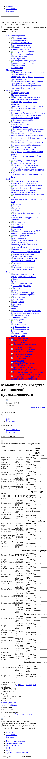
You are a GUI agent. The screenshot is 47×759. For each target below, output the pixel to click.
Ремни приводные (19, 238)
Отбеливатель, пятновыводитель (25, 117)
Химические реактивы (20, 45)
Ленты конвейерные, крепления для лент (26, 200)
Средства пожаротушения (17, 338)
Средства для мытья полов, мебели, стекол (26, 157)
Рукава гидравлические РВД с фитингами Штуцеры (24, 246)
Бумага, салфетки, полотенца (23, 277)
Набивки (15, 206)
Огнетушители (17, 361)
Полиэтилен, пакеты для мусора (25, 313)
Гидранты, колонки (19, 342)
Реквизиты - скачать (23, 714)
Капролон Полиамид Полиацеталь (26, 188)
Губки (13, 281)
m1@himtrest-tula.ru (9, 705)
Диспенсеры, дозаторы (21, 286)
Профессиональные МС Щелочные (26, 145)
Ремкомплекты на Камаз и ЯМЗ (24, 233)
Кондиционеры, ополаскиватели (25, 99)
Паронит (15, 211)
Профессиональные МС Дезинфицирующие (21, 125)
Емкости (14, 290)
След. (22, 685)
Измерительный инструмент (23, 295)
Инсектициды (17, 299)
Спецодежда (16, 322)
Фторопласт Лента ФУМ (21, 270)
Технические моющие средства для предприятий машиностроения (26, 87)
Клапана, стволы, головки (22, 351)
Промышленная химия (20, 40)
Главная (9, 6)
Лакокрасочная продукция (22, 63)
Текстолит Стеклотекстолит (23, 261)
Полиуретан (16, 229)
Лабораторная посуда (20, 49)
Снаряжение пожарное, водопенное (26, 374)
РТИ (8, 179)
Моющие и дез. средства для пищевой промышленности (27, 78)
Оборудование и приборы (22, 54)
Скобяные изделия (19, 317)
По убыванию (12, 432)
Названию (10, 421)
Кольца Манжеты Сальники (23, 192)
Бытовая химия (12, 90)
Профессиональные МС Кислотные (26, 131)
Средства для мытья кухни (22, 149)
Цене (8, 419)
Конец (29, 685)
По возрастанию (13, 430)
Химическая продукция (16, 36)
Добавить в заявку (37, 408)
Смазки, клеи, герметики (21, 256)
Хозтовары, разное (19, 331)
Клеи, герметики (18, 58)
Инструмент (16, 304)
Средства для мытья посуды (23, 163)
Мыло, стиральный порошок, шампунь (27, 106)
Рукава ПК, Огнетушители (22, 365)
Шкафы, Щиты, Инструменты (24, 379)
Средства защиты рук (20, 326)
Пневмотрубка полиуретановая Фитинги (24, 218)
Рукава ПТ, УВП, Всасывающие (24, 370)
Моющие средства (14, 70)
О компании (11, 9)
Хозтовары (10, 272)
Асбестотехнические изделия (23, 183)
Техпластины (16, 265)
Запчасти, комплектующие (22, 347)
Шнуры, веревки (18, 336)
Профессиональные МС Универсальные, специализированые (28, 139)
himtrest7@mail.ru (8, 703)
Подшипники (17, 224)
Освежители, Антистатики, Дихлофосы (28, 113)
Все (34, 685)
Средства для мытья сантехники (25, 167)
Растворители (17, 68)
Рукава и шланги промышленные (25, 252)
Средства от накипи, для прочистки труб (26, 175)
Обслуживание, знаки (20, 356)
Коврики (15, 308)
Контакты (10, 11)
